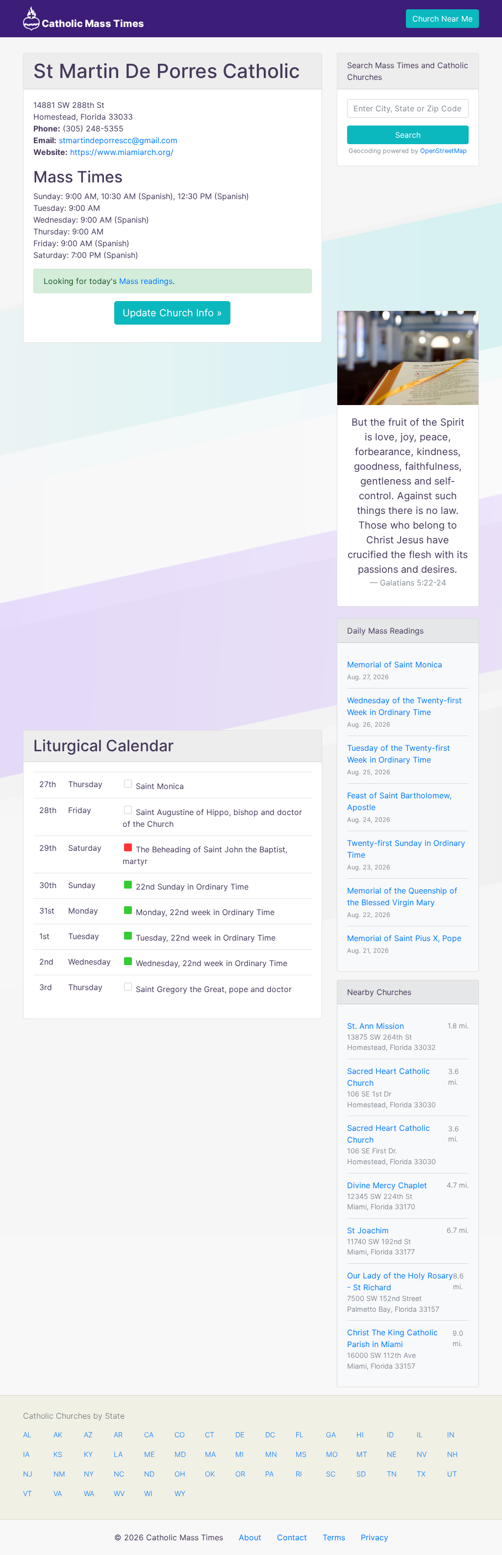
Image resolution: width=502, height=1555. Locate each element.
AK (57, 1434)
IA (26, 1454)
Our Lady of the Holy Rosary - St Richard (400, 1281)
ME (149, 1454)
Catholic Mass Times (92, 23)
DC (270, 1434)
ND (149, 1474)
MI (239, 1454)
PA (269, 1474)
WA (89, 1493)
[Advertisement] (172, 423)
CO (179, 1434)
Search (408, 135)
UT (452, 1474)
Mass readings (146, 281)
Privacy (374, 1537)
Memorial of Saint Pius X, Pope (404, 938)
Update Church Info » (172, 313)
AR (118, 1434)
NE (392, 1454)
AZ (88, 1434)
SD (361, 1474)
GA (331, 1434)
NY (89, 1474)
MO (331, 1454)
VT (27, 1493)
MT (361, 1454)
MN (270, 1454)
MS (300, 1454)
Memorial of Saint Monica (394, 664)
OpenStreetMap (443, 150)
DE (240, 1434)
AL (27, 1434)
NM (58, 1474)
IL (420, 1434)
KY (88, 1454)
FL (299, 1434)
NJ (27, 1474)
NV (422, 1454)
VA (57, 1493)
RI (299, 1474)
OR (240, 1474)
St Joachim (368, 1230)
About (250, 1537)
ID (390, 1434)
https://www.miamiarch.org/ (122, 152)
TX (421, 1474)
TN (392, 1474)
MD (179, 1454)
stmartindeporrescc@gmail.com (118, 140)
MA (210, 1454)
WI (148, 1493)
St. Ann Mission (375, 1026)
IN (450, 1434)
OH (179, 1474)
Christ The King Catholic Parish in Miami (392, 1338)
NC (119, 1474)
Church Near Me (442, 19)
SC (330, 1474)
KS (57, 1454)
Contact (292, 1537)
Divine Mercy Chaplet (387, 1185)
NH (452, 1454)
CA (148, 1434)
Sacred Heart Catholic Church (388, 1077)
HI (360, 1434)
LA (118, 1454)
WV (119, 1493)
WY (179, 1493)
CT (209, 1434)
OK (210, 1474)
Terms (334, 1537)
